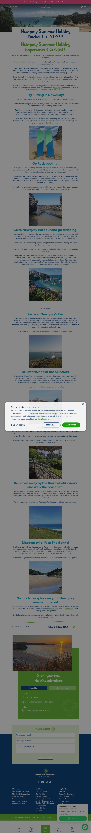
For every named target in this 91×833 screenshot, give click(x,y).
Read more (46, 419)
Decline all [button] (51, 425)
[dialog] (45, 416)
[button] (18, 425)
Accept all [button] (71, 425)
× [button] (83, 404)
